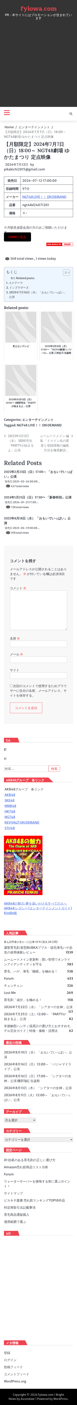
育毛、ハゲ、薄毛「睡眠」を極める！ (31, 971)
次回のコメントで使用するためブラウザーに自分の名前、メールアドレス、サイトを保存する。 (38, 690)
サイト (14, 670)
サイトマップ (13, 1193)
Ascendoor (28, 1399)
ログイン (10, 1360)
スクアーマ (16, 283)
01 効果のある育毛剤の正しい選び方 (29, 1160)
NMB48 (10, 806)
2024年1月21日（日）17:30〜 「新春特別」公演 (37, 497)
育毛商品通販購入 (16, 1215)
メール (16, 654)
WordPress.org (15, 1381)
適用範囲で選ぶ (15, 1222)
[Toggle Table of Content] (64, 272)
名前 (15, 638)
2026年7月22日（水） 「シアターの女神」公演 (38, 1007)
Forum (9, 978)
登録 (7, 1353)
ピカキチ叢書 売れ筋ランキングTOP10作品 (34, 1200)
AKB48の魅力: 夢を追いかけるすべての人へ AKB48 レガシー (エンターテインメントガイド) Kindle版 (38, 908)
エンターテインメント (38, 420)
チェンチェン (13, 986)
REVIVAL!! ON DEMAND (22, 822)
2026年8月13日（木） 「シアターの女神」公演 (38, 1088)
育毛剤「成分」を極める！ (23, 1000)
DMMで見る (17, 237)
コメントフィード (16, 1374)
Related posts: (25, 278)
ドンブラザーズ (19, 287)
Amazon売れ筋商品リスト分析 (26, 1167)
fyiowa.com (39, 9)
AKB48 (10, 795)
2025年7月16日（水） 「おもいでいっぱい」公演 (37, 295)
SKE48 (9, 800)
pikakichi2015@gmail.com (24, 169)
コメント (18, 588)
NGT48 (10, 817)
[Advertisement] (38, 62)
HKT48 (10, 811)
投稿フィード (13, 1367)
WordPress (60, 1399)
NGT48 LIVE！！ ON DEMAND (44, 197)
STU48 (10, 828)
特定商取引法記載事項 (20, 1207)
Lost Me (10, 993)
